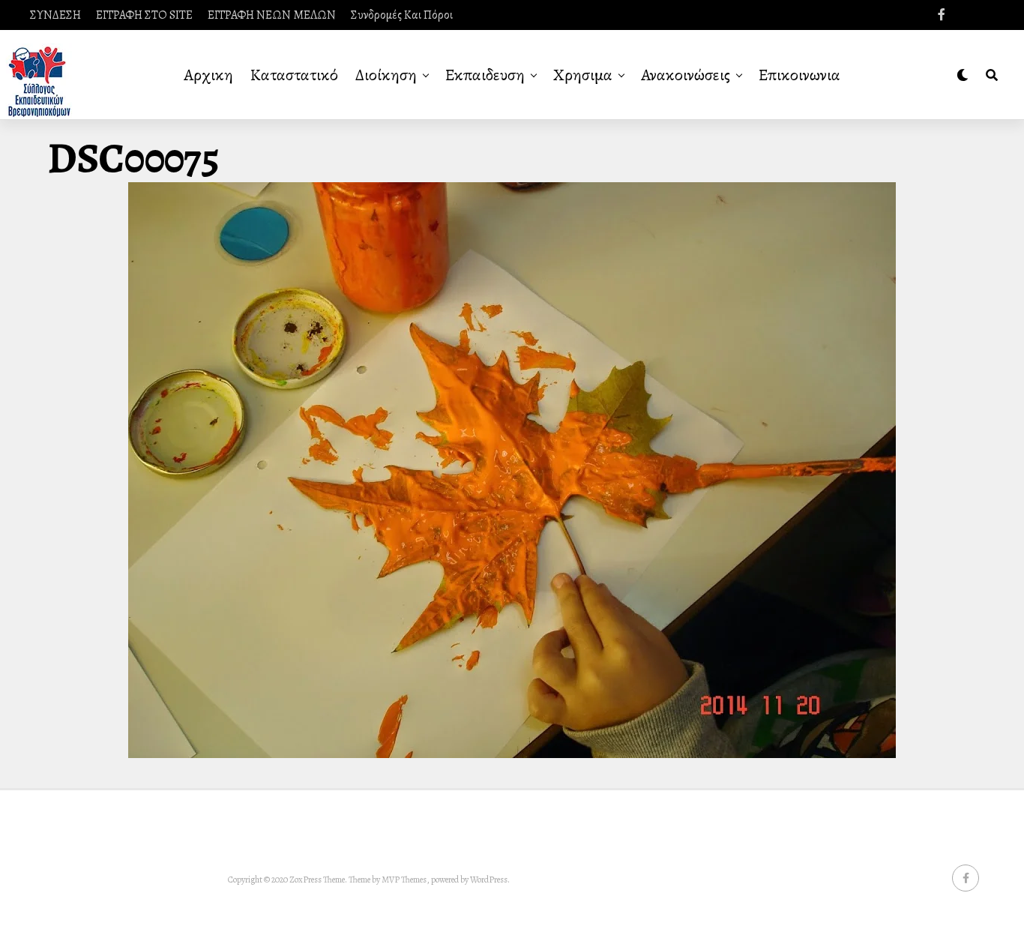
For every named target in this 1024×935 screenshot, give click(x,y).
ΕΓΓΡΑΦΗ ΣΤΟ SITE (144, 15)
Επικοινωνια (799, 75)
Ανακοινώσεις (685, 75)
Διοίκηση (386, 75)
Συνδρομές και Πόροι (402, 15)
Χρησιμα (582, 75)
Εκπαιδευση (485, 75)
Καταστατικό (294, 75)
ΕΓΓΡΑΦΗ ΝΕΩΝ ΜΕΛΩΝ (272, 15)
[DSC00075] (512, 754)
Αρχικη (208, 75)
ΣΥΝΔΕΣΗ (55, 15)
